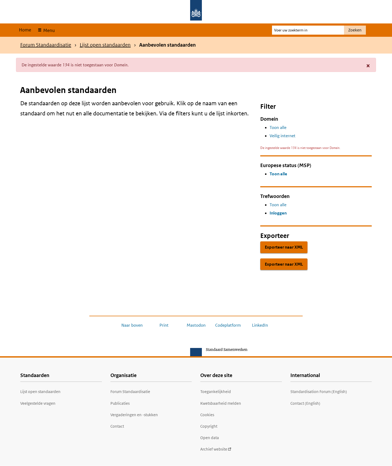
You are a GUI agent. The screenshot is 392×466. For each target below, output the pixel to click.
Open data (209, 437)
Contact (117, 426)
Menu (48, 30)
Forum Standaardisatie (45, 45)
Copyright (208, 426)
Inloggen (278, 213)
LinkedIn (260, 325)
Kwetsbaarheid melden (220, 403)
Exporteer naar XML (284, 247)
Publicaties (120, 403)
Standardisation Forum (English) (318, 391)
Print (164, 325)
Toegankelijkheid (215, 391)
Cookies (207, 414)
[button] (368, 65)
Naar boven (132, 325)
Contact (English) (305, 403)
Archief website (213, 449)
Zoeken (355, 30)
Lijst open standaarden (105, 45)
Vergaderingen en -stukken (134, 414)
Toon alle (278, 127)
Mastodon (196, 325)
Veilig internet (282, 136)
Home (25, 30)
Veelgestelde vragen (37, 403)
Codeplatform (228, 325)
